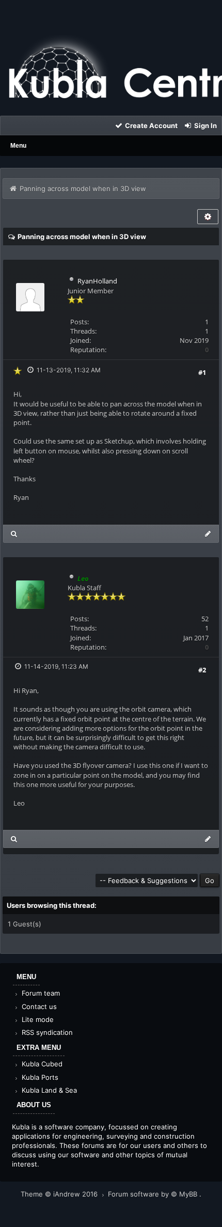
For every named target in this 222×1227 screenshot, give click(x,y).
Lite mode (37, 1019)
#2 (202, 669)
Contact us (38, 1006)
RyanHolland (97, 281)
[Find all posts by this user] (14, 533)
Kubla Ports (39, 1077)
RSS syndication (46, 1032)
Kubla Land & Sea (48, 1090)
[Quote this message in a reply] (207, 533)
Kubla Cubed (41, 1064)
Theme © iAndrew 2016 (60, 1194)
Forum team (40, 993)
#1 (202, 372)
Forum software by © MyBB (153, 1194)
